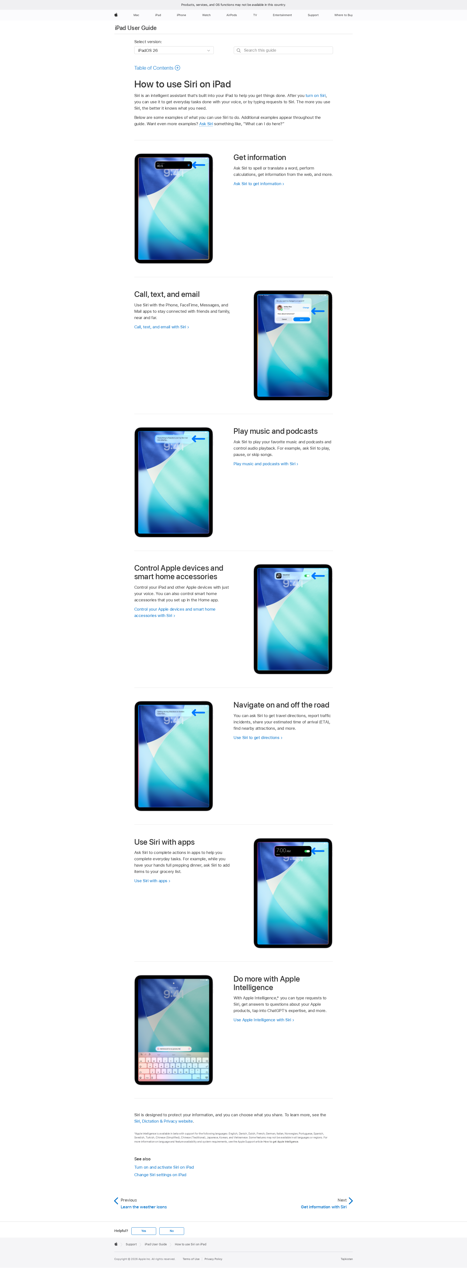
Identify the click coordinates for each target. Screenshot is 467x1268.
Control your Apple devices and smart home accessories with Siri (175, 612)
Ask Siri (206, 123)
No (172, 1231)
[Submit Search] (239, 50)
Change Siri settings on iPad (160, 1174)
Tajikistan (347, 1259)
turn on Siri (315, 95)
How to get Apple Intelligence (280, 1141)
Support (131, 1244)
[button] (157, 68)
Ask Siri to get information (257, 183)
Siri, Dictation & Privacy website (163, 1121)
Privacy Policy (213, 1259)
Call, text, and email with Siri (160, 326)
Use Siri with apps (151, 880)
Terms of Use (191, 1259)
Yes (143, 1231)
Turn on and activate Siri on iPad (164, 1167)
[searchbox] (283, 50)
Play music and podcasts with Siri (264, 463)
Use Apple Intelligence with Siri (262, 1019)
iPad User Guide (136, 27)
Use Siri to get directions (256, 737)
